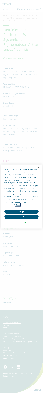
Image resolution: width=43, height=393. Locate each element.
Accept (21, 212)
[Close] (38, 167)
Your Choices (21, 222)
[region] (21, 196)
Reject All (21, 217)
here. (18, 205)
